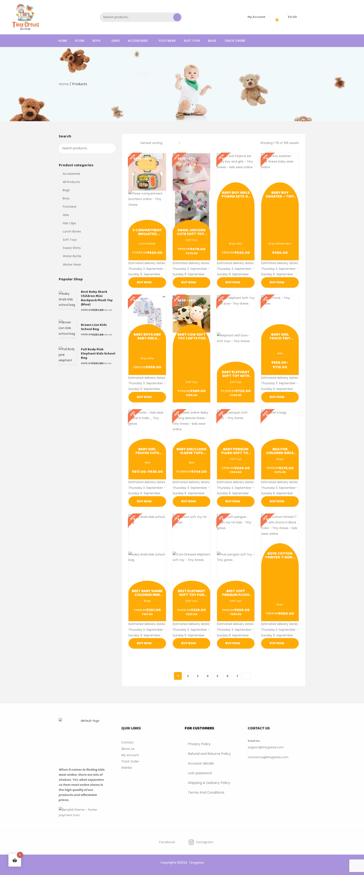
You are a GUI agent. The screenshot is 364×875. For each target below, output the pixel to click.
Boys (232, 243)
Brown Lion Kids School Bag (94, 327)
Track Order (130, 761)
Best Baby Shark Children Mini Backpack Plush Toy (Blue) (97, 298)
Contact (127, 742)
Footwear (69, 206)
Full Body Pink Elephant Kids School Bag (98, 353)
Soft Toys (191, 240)
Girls (239, 243)
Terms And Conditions (206, 792)
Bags (280, 459)
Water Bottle (72, 256)
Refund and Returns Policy (209, 753)
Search (177, 17)
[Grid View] (129, 143)
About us (127, 749)
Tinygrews (196, 862)
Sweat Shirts (72, 248)
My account (130, 755)
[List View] (135, 143)
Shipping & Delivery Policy (209, 782)
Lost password (200, 773)
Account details (201, 763)
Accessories (71, 174)
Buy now (144, 282)
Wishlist (126, 768)
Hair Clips (69, 223)
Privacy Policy (199, 744)
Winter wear (283, 243)
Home (64, 84)
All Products (71, 182)
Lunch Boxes (147, 243)
